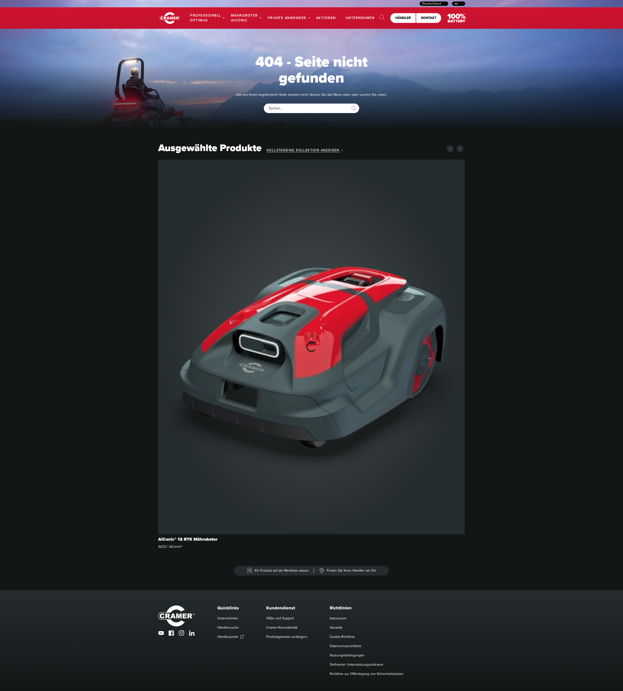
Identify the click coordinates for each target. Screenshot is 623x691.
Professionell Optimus (205, 18)
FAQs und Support (280, 618)
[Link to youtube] (161, 633)
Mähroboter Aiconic (244, 18)
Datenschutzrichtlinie (345, 646)
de (456, 3)
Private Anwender (287, 17)
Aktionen (326, 17)
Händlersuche (227, 627)
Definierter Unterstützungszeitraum (356, 664)
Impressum (338, 618)
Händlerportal (227, 636)
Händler (403, 17)
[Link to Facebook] (171, 633)
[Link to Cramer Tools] (170, 18)
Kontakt (428, 17)
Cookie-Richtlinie (342, 636)
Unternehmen (360, 17)
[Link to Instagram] (181, 633)
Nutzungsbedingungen (347, 655)
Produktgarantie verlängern (286, 636)
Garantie (336, 627)
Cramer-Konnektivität (281, 627)
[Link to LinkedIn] (191, 633)
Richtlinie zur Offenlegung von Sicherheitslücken (366, 673)
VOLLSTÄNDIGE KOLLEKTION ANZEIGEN (302, 150)
